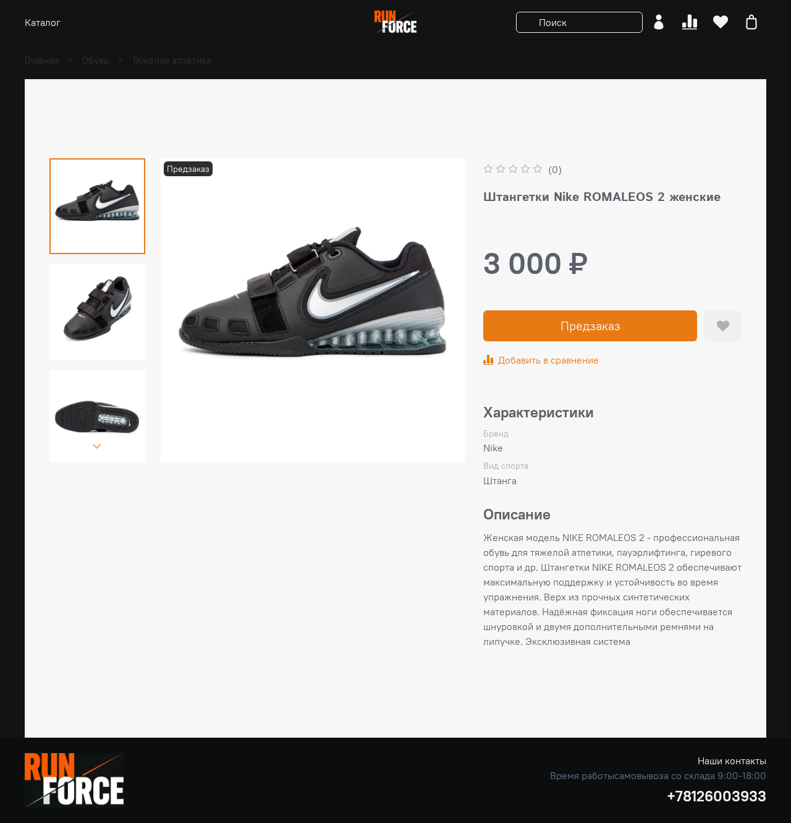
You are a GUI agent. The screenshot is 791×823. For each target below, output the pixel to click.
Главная (42, 60)
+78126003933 (716, 796)
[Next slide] (97, 446)
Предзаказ (590, 325)
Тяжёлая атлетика (171, 60)
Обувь (95, 60)
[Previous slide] (185, 310)
